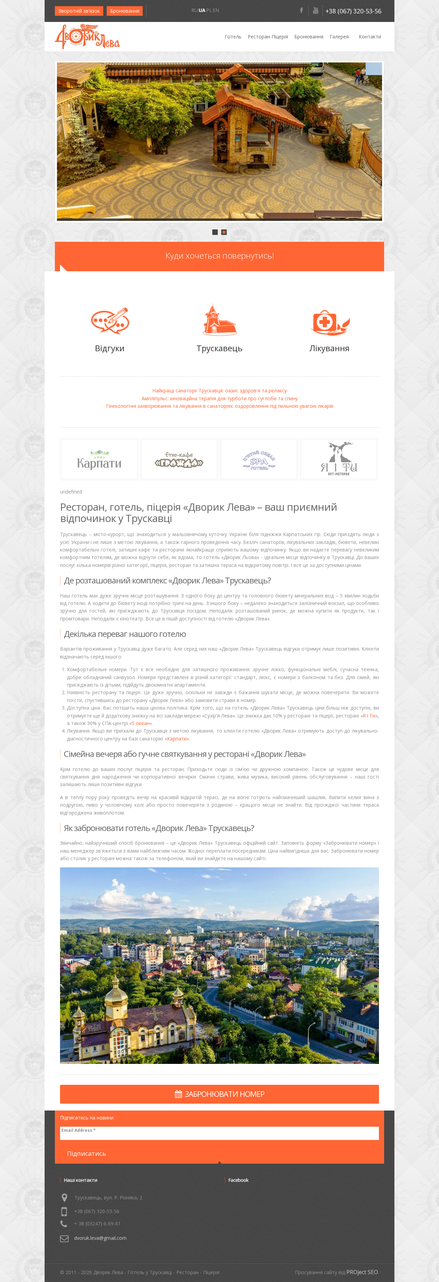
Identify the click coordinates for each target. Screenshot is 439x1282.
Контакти (370, 36)
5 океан (141, 723)
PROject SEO (362, 1272)
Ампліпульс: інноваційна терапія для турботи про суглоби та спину (220, 398)
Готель (233, 36)
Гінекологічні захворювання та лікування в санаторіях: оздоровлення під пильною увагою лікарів (219, 406)
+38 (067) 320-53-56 (353, 11)
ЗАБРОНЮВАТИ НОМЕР (224, 1094)
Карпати (177, 738)
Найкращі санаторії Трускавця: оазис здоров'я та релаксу (219, 390)
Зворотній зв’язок (79, 11)
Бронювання (124, 11)
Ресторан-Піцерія (268, 36)
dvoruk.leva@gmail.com (100, 1238)
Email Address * (78, 1130)
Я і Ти (369, 715)
